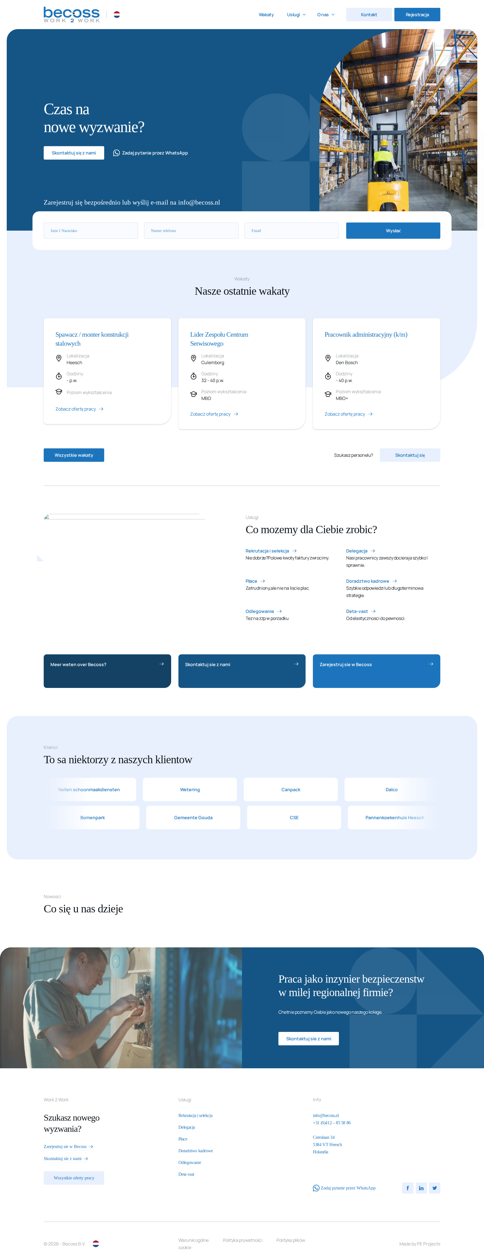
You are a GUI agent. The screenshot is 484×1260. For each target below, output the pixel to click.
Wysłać (393, 231)
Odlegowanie (260, 611)
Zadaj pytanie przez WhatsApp (155, 153)
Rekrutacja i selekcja (267, 551)
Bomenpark (123, 817)
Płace (251, 581)
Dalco (361, 789)
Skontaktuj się (410, 455)
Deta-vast (357, 611)
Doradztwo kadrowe (367, 581)
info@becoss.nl (326, 1115)
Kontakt (369, 14)
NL (116, 14)
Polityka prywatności (242, 1240)
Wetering (159, 789)
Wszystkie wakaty (74, 455)
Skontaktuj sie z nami (207, 664)
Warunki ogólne (193, 1240)
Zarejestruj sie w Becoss (346, 664)
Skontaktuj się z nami (74, 153)
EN (125, 14)
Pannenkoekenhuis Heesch (425, 817)
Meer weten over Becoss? (78, 664)
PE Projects (428, 1244)
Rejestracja (417, 14)
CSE (324, 817)
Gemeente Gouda (224, 817)
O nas (323, 14)
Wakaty (266, 14)
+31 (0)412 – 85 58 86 (332, 1122)
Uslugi (293, 14)
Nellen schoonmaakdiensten (58, 789)
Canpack (260, 789)
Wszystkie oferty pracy (74, 1177)
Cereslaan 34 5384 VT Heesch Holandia (327, 1144)
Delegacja (356, 551)
